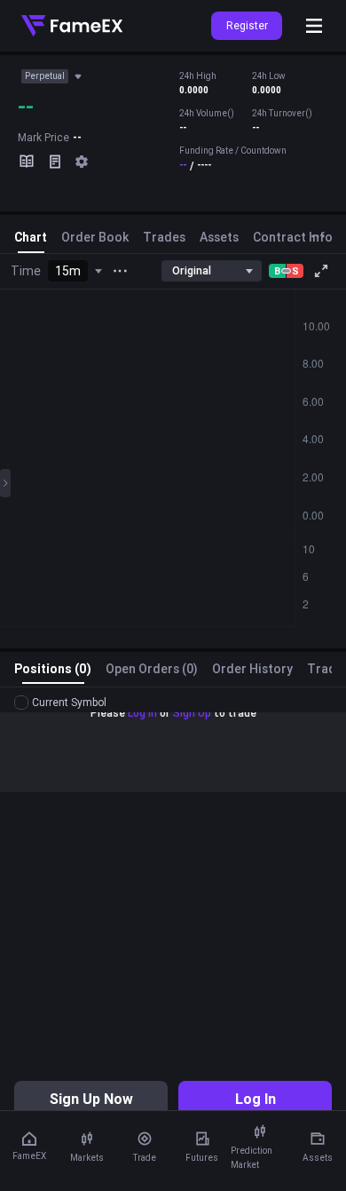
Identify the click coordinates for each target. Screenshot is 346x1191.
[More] (119, 270)
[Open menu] (314, 25)
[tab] (30, 240)
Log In (255, 1099)
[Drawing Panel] (5, 483)
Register (247, 25)
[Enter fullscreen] (321, 271)
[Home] (71, 25)
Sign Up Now (91, 1099)
